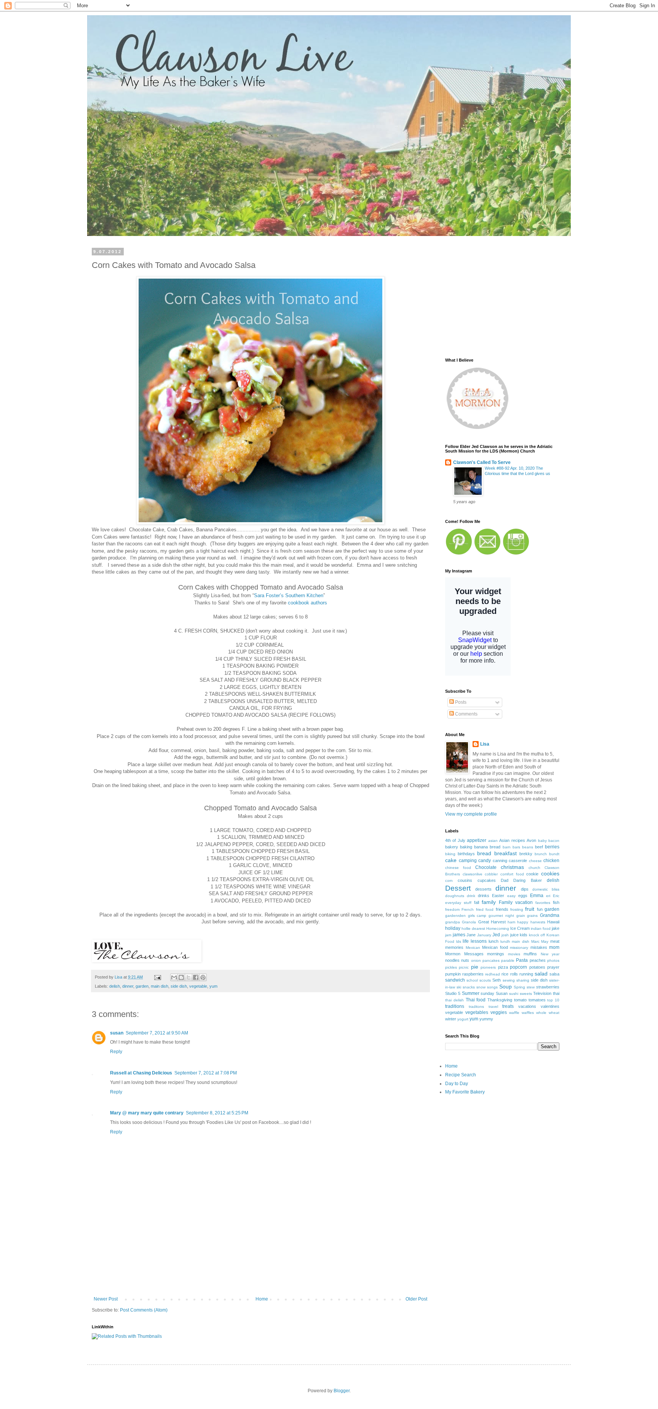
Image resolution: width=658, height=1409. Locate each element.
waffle (514, 1013)
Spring (519, 987)
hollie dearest (473, 928)
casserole (518, 860)
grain (520, 915)
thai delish (454, 1000)
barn (507, 847)
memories (454, 947)
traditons (476, 1006)
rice (504, 974)
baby (542, 840)
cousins (465, 880)
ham (511, 922)
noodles (452, 960)
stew (531, 987)
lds (458, 941)
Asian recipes (512, 840)
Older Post (416, 1299)
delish (114, 986)
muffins (530, 954)
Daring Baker (527, 880)
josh (505, 935)
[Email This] (174, 977)
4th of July (455, 840)
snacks (469, 987)
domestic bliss (545, 889)
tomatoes (537, 1000)
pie (474, 967)
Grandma (549, 915)
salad (541, 974)
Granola (469, 922)
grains (532, 915)
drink (471, 896)
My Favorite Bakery (465, 1092)
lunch (493, 941)
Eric (556, 896)
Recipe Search (460, 1074)
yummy (486, 1019)
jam (448, 935)
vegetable (198, 986)
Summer (470, 993)
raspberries (473, 974)
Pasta (522, 960)
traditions (454, 1006)
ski (459, 987)
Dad (504, 880)
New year (550, 954)
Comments (466, 714)
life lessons (475, 941)
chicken (551, 860)
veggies (498, 1012)
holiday (452, 928)
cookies (550, 873)
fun (540, 909)
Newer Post (106, 1299)
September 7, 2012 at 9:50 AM (157, 1033)
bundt (554, 854)
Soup (505, 986)
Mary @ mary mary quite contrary (147, 1113)
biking (450, 854)
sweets (526, 993)
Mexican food (495, 947)
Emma (536, 895)
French (468, 909)
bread (484, 853)
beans (527, 847)
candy (484, 860)
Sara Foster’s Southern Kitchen (288, 595)
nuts (465, 960)
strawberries (547, 987)
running (526, 974)
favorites (542, 903)
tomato (520, 1000)
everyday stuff (458, 903)
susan (116, 1033)
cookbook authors (307, 603)
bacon (553, 840)
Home (262, 1299)
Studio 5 (452, 993)
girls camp (477, 915)
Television (542, 993)
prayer (553, 967)
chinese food (458, 867)
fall (476, 902)
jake (555, 928)
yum (213, 986)
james (459, 934)
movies (514, 954)
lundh (505, 941)
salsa (554, 974)
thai (556, 993)
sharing (522, 980)
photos (553, 960)
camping (468, 860)
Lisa (484, 744)
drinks (483, 895)
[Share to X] (188, 977)
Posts (460, 702)
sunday (487, 993)
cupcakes (487, 880)
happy (522, 922)
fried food (485, 909)
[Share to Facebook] (196, 977)
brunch (541, 854)
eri (548, 896)
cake (451, 860)
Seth (496, 980)
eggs (522, 895)
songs (492, 987)
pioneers (488, 967)
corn (449, 880)
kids (523, 934)
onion (476, 960)
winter (450, 1019)
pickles (451, 967)
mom (554, 947)
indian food (541, 928)
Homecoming (497, 928)
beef (539, 847)
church (534, 867)
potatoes (537, 967)
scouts (485, 980)
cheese (535, 861)
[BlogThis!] (181, 977)
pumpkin (453, 974)
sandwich (455, 980)
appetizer (476, 840)
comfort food (512, 874)
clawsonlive (472, 874)
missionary (519, 947)
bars (516, 847)
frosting (516, 909)
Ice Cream (520, 928)
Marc (535, 941)
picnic (464, 967)
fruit (529, 909)
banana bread (487, 847)
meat (554, 941)
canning (500, 860)
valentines (550, 1006)
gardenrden (455, 915)
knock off (537, 935)
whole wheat (547, 1013)
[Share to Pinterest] (203, 977)
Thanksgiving (499, 1000)
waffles (528, 1013)
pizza (503, 967)
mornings (495, 954)
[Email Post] (157, 977)
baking (466, 847)
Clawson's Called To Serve (482, 462)
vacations (527, 1006)
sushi (513, 993)
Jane (471, 934)
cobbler (491, 874)
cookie (532, 874)
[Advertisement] (260, 1270)
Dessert (458, 888)
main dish (159, 986)
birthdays (466, 853)
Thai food (476, 1000)
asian (493, 840)
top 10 (553, 1000)
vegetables (476, 1012)
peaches (538, 960)
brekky (525, 853)
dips (525, 889)
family (489, 902)
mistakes (538, 947)
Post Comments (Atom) (144, 1310)
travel (493, 1006)
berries (552, 847)
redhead (492, 974)
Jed (496, 934)
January (484, 935)
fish (556, 902)
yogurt (462, 1019)
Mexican (473, 947)
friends (502, 909)
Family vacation (516, 902)
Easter (498, 895)
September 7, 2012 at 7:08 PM (205, 1073)
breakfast (505, 853)
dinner (127, 986)
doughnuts (454, 896)
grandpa (452, 922)
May (544, 941)
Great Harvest (492, 922)
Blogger (342, 1390)
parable (507, 960)
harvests (537, 922)
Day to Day (456, 1083)
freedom (452, 909)
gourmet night (501, 915)
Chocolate (486, 867)
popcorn (518, 967)
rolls (514, 974)
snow (481, 987)
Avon (531, 840)
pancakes (491, 960)
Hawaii (553, 922)
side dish (179, 986)
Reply (116, 1051)
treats (508, 1006)
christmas (512, 867)
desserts (483, 889)
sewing (509, 980)
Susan (502, 993)
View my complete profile (471, 814)
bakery (451, 847)
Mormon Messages (464, 954)
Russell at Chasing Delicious (141, 1073)
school (472, 980)
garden (142, 986)
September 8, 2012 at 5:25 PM (217, 1113)
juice (514, 934)
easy (511, 896)
